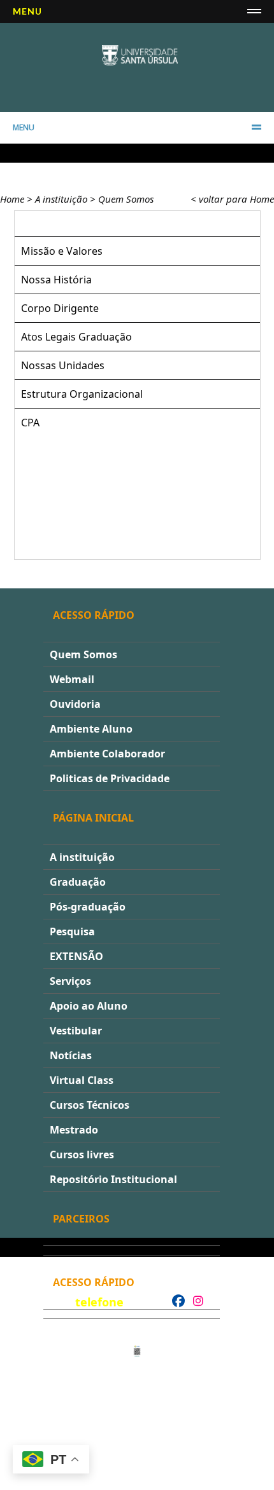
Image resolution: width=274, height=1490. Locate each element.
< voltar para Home (232, 199)
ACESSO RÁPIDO (93, 1282)
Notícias (71, 1055)
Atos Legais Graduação (76, 337)
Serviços (70, 981)
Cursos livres (82, 1155)
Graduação (78, 882)
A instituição (61, 199)
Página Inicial (93, 818)
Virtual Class (81, 1080)
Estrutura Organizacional (82, 394)
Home (12, 199)
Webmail (72, 679)
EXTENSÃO (76, 956)
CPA (30, 423)
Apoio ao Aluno (88, 1006)
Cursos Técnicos (89, 1105)
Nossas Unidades (63, 365)
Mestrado (74, 1130)
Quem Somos (126, 199)
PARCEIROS (81, 1219)
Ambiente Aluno (91, 729)
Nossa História (56, 280)
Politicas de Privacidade (109, 778)
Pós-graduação (88, 907)
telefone (99, 1302)
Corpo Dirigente (60, 308)
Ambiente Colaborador (107, 754)
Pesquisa (72, 931)
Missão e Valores (62, 251)
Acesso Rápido (93, 615)
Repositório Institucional (113, 1179)
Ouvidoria (75, 704)
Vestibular (76, 1031)
